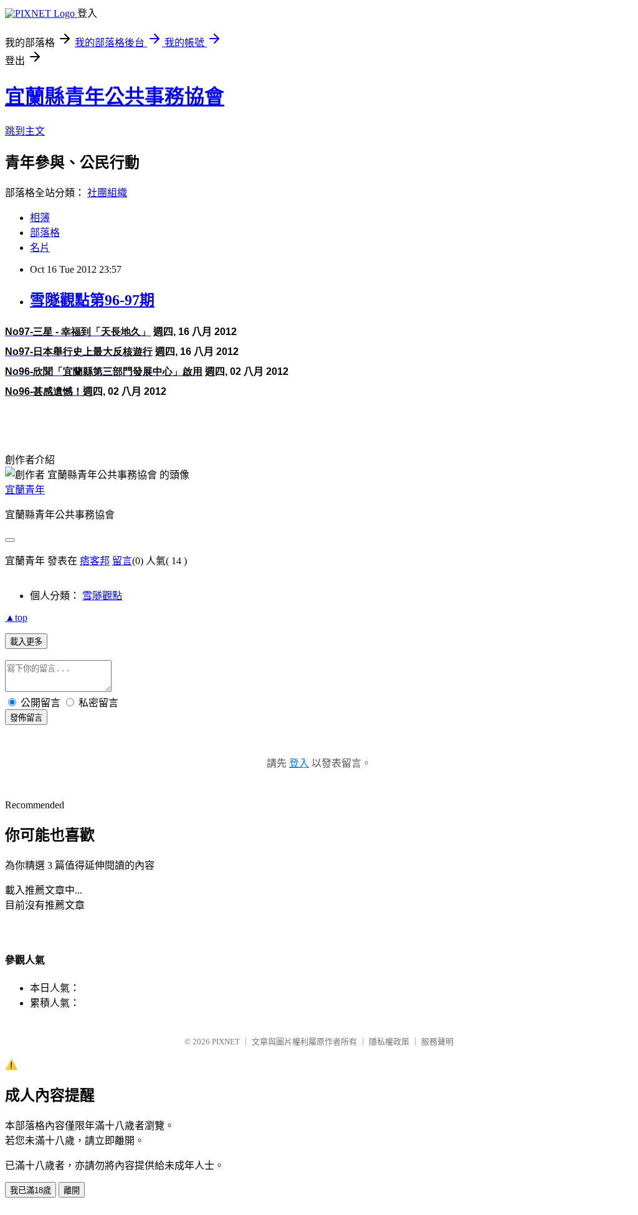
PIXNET (226, 1041)
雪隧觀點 (102, 595)
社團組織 (107, 192)
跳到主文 (25, 131)
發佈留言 (26, 717)
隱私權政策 (389, 1041)
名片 (40, 247)
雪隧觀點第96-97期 (92, 300)
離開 (72, 1190)
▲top (16, 617)
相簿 (40, 217)
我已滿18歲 (30, 1190)
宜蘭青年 (25, 490)
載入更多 (26, 641)
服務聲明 (437, 1041)
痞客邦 (95, 560)
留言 (122, 560)
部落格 (45, 232)
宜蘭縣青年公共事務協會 (114, 96)
